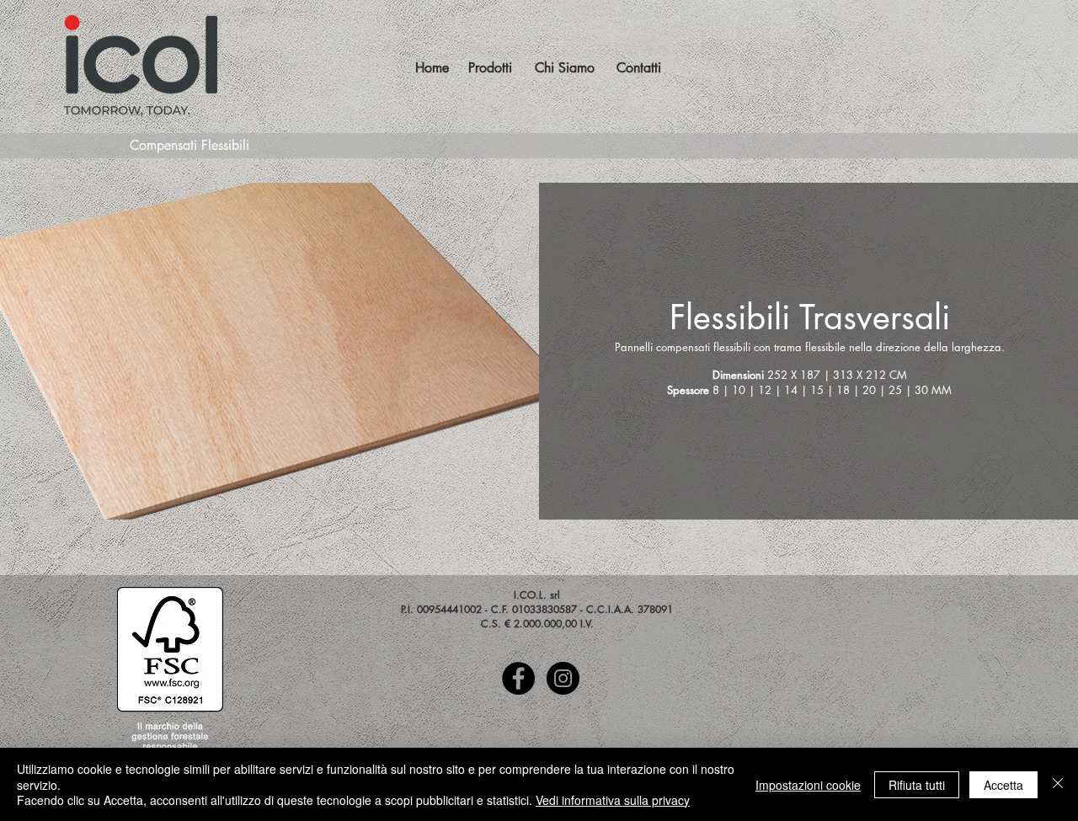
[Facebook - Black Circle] (518, 678)
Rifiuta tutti (917, 784)
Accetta (1003, 784)
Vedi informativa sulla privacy (613, 800)
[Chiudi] (1058, 784)
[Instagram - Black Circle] (563, 678)
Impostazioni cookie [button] (808, 784)
